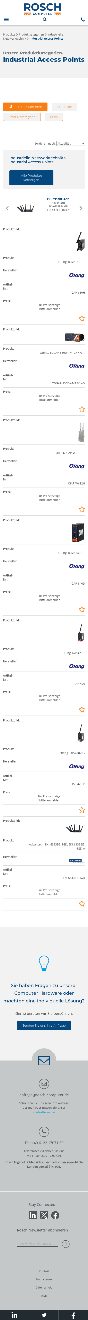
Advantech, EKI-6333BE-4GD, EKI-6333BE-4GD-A (57, 846)
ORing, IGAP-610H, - (71, 262)
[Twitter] (44, 1214)
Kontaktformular (44, 1112)
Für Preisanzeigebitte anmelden (49, 307)
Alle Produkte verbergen (31, 178)
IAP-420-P (78, 784)
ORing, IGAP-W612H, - (70, 453)
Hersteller (64, 107)
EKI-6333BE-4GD (74, 878)
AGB (44, 1295)
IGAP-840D (78, 583)
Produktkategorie (21, 117)
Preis (54, 117)
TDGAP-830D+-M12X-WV (68, 383)
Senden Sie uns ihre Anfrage (44, 1025)
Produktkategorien (31, 34)
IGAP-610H (78, 292)
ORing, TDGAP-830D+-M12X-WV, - (62, 353)
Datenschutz (44, 1287)
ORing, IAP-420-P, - (72, 753)
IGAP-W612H (76, 483)
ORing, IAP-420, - (73, 653)
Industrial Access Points (46, 38)
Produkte (9, 34)
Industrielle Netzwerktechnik (36, 158)
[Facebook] (55, 1214)
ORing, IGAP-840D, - (71, 553)
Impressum (44, 1279)
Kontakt (44, 1271)
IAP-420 (80, 683)
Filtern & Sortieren (28, 107)
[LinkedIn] (33, 1214)
